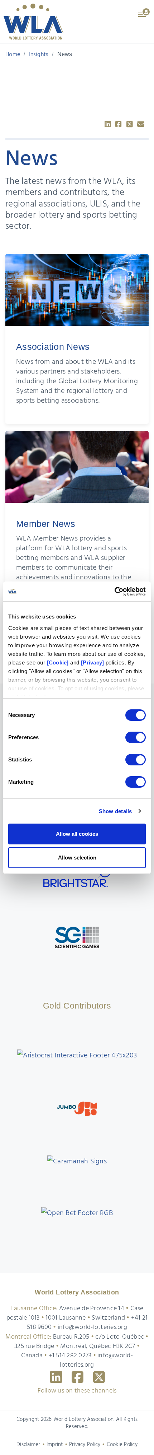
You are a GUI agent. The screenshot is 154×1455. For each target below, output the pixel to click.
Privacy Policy (85, 1444)
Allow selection (77, 857)
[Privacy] (92, 662)
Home (12, 54)
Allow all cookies (77, 834)
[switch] (135, 737)
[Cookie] (58, 662)
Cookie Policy (122, 1444)
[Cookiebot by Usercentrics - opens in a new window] (114, 591)
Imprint (55, 1444)
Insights (38, 54)
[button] (144, 12)
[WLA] (33, 22)
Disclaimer (28, 1444)
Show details (115, 811)
